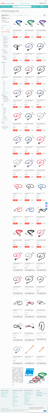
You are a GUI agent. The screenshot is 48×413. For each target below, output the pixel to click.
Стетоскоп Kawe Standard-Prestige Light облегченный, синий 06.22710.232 (29, 147)
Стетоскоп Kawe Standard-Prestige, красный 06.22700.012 (18, 263)
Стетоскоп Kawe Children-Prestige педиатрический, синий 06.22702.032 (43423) (41, 100)
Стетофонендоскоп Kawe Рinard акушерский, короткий (41, 356)
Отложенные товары (4, 396)
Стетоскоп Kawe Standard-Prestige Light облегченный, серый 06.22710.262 (18, 170)
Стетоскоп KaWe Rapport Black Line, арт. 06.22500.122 (17, 53)
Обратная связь (15, 400)
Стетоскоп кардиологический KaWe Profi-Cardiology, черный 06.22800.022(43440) (40, 310)
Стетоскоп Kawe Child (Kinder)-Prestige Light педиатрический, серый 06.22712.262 (41, 123)
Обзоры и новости (15, 405)
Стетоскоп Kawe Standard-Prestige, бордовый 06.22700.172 (29, 77)
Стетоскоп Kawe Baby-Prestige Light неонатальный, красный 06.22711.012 (40, 170)
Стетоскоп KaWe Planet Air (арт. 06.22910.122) (17, 333)
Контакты (14, 392)
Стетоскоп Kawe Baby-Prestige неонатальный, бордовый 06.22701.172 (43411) (17, 286)
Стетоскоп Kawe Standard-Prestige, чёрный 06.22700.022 (41, 77)
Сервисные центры (27, 400)
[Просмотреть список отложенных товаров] (36, 3)
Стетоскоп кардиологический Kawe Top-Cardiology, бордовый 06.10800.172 (29, 310)
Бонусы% (25, 396)
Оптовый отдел (15, 397)
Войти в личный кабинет (4, 392)
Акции (23, 3)
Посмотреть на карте (39, 395)
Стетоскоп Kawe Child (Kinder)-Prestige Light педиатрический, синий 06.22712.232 (29, 123)
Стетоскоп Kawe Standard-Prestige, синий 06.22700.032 (41, 53)
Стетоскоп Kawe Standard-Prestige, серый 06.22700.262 (29, 263)
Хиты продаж (27, 3)
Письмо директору (15, 401)
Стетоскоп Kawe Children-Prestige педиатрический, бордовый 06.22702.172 (29, 100)
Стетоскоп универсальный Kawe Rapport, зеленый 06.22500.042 (29, 30)
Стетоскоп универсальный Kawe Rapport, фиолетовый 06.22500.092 (41, 30)
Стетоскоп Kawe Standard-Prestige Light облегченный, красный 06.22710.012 (41, 147)
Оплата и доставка (27, 392)
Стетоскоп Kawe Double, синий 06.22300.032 (29, 217)
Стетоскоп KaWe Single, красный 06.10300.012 (17, 193)
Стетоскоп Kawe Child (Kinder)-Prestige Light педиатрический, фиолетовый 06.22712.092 (18, 147)
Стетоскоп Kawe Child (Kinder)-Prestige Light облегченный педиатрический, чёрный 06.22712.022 (29, 286)
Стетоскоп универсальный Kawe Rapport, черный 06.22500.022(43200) (29, 240)
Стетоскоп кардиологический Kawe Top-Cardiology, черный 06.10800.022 (40, 217)
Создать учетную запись (4, 393)
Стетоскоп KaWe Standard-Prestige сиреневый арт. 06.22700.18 (18, 356)
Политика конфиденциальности (28, 404)
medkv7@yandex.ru (39, 394)
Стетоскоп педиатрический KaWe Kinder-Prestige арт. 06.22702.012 (41, 240)
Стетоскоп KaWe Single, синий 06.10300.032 (40, 193)
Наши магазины (15, 393)
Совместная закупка (27, 397)
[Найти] (30, 7)
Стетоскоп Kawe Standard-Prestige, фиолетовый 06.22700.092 (29, 53)
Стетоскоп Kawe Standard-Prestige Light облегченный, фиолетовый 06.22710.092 (29, 170)
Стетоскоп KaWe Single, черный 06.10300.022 (29, 193)
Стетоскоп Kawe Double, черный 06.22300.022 (17, 310)
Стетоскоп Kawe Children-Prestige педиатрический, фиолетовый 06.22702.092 (17, 100)
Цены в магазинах (15, 396)
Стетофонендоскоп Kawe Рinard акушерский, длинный (29, 356)
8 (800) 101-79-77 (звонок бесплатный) (41, 393)
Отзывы (14, 404)
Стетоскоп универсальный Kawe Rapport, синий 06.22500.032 (17, 30)
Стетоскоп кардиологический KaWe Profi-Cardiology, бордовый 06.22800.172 (29, 333)
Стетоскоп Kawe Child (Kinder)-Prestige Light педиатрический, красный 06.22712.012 (17, 123)
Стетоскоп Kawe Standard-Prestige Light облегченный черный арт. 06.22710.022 (18, 77)
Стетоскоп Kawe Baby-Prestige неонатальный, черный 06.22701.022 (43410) (40, 263)
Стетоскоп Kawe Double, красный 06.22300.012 (17, 217)
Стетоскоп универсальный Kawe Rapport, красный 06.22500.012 (17, 240)
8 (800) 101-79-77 (42, 3)
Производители (26, 401)
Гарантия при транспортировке (28, 393)
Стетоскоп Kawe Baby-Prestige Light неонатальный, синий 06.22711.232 (40, 286)
